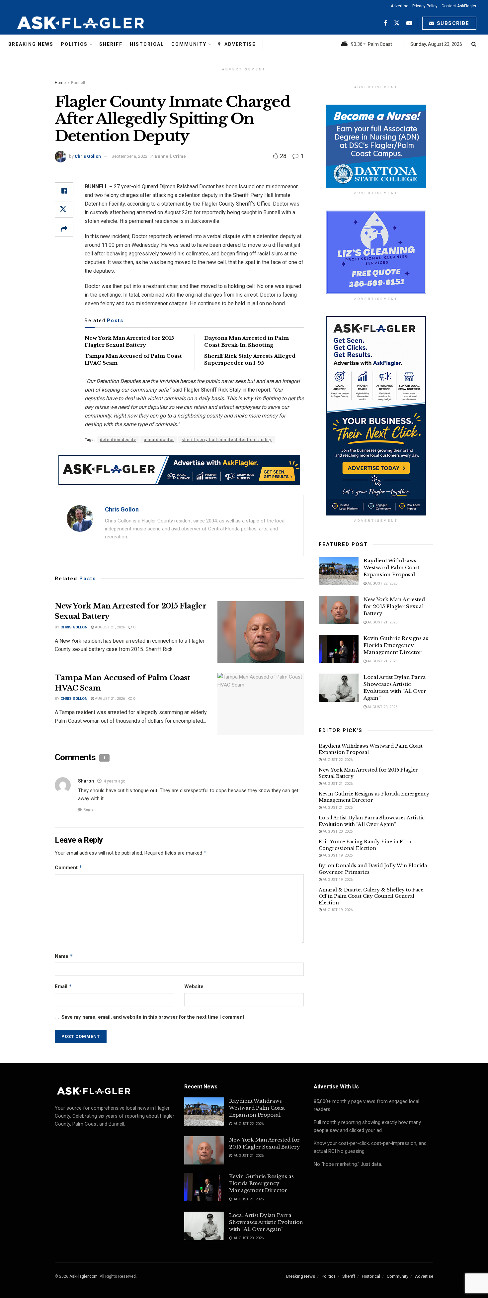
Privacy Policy (425, 6)
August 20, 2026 (381, 707)
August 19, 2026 (337, 855)
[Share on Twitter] (64, 210)
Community (188, 44)
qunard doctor (159, 439)
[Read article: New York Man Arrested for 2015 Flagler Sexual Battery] (260, 632)
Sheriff (110, 44)
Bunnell (78, 82)
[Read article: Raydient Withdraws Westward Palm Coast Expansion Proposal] (339, 571)
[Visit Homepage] (97, 23)
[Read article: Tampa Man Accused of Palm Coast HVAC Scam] (260, 704)
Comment (68, 867)
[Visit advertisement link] (179, 470)
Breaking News (30, 44)
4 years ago (114, 781)
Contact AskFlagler (459, 6)
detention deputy (118, 439)
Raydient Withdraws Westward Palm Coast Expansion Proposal (391, 567)
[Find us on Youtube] (409, 23)
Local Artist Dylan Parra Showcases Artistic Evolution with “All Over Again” (372, 821)
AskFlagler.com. (84, 1276)
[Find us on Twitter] (397, 23)
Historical (147, 44)
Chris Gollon (88, 156)
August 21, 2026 (109, 627)
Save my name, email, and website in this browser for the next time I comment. (153, 1017)
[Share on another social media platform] (64, 229)
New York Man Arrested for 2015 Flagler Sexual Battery (394, 606)
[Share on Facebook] (64, 190)
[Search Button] (473, 44)
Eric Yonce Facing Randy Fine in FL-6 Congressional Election (365, 845)
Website (193, 986)
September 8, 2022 (129, 156)
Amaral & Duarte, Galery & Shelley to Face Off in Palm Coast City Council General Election (371, 896)
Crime (179, 156)
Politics (74, 44)
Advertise (399, 6)
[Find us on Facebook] (385, 23)
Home (60, 82)
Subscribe (452, 23)
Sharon (86, 781)
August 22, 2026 (381, 583)
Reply (88, 809)
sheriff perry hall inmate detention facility (227, 439)
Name (64, 956)
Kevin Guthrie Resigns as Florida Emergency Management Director (396, 645)
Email (63, 986)
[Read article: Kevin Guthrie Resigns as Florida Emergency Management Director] (339, 649)
